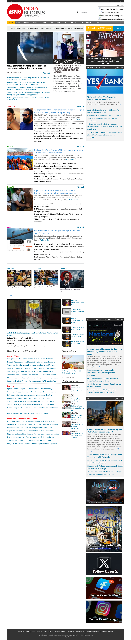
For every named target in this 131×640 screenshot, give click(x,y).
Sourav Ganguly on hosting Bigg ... (77, 329)
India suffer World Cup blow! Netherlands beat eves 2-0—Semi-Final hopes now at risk (58, 151)
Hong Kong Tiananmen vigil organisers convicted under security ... (32, 421)
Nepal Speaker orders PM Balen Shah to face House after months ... (32, 431)
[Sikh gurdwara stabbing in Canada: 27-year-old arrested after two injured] (30, 48)
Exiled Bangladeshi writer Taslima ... (77, 343)
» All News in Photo (68, 377)
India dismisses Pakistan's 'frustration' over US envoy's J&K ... (67, 62)
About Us (21, 632)
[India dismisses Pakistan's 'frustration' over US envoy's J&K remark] (68, 45)
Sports (34, 22)
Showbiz (43, 22)
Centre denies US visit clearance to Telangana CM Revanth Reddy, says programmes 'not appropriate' (28, 94)
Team (27, 632)
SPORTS (10, 147)
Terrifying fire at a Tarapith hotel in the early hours (26, 346)
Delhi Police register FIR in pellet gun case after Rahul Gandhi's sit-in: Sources (67, 69)
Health (73, 22)
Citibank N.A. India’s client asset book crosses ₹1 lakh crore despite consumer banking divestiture (104, 118)
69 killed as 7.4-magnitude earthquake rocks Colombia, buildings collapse (103, 379)
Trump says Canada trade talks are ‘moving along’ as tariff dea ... (31, 365)
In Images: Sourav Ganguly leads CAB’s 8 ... (77, 399)
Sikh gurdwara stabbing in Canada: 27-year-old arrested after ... (30, 359)
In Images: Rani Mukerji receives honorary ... (76, 417)
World (58, 22)
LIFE (9, 227)
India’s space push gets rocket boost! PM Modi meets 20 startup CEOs (28, 99)
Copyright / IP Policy (77, 635)
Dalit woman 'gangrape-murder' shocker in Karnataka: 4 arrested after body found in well (28, 78)
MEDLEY (10, 268)
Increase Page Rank (65, 637)
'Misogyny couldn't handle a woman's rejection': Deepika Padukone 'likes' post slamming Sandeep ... (59, 111)
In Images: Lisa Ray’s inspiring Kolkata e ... (76, 390)
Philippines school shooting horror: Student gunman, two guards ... (32, 378)
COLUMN (37, 268)
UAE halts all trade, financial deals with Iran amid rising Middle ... (31, 392)
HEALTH (10, 187)
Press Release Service (93, 632)
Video (96, 22)
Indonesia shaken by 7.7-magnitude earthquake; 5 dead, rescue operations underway (101, 372)
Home (11, 22)
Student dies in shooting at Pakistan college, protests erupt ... (30, 440)
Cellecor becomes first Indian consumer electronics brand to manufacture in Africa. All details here (104, 126)
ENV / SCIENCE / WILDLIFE (99, 319)
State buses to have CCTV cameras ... (77, 336)
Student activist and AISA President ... (77, 311)
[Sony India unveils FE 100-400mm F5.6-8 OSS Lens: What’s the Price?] (20, 239)
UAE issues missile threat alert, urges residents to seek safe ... (29, 395)
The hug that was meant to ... (17, 287)
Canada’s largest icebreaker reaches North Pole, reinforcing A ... (31, 371)
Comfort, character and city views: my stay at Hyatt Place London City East (104, 430)
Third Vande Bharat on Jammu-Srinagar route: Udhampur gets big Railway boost (104, 455)
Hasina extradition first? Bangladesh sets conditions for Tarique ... (31, 437)
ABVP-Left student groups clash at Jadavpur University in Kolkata (32, 334)
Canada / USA (13, 356)
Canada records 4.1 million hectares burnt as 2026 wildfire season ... (32, 375)
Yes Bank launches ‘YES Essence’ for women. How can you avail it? (102, 98)
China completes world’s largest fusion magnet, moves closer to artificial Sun (101, 391)
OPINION (63, 268)
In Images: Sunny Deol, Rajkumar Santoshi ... (77, 436)
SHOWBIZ (11, 106)
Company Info (89, 635)
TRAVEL (90, 398)
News (18, 22)
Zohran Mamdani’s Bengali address (20, 338)
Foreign (10, 386)
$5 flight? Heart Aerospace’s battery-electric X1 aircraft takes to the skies (105, 461)
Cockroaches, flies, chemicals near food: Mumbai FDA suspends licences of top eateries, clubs (27, 88)
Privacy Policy (48, 632)
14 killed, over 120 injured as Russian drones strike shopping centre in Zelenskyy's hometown (26, 83)
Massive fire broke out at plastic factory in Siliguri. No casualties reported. (31, 342)
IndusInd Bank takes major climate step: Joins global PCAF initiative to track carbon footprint (104, 135)
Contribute (118, 28)
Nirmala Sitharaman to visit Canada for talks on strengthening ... (31, 362)
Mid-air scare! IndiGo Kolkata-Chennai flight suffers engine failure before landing (104, 473)
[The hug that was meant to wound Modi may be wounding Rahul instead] (19, 278)
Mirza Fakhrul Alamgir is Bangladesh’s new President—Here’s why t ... (33, 424)
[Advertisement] (105, 228)
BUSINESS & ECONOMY (97, 67)
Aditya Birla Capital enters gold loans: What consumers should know (103, 111)
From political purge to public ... (46, 286)
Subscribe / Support (107, 632)
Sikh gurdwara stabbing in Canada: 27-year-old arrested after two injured (27, 67)
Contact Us (70, 632)
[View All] (46, 73)
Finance (26, 22)
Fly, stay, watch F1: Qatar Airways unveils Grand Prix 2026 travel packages (105, 467)
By (30, 287)
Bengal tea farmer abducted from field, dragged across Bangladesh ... (33, 443)
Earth (65, 22)
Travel (81, 22)
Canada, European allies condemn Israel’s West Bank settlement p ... (32, 368)
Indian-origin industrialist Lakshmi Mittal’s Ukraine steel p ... (30, 398)
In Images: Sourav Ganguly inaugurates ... (77, 426)
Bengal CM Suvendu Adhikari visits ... (77, 320)
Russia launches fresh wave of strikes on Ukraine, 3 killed (28, 413)
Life (51, 22)
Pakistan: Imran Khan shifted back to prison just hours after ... (30, 427)
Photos (88, 22)
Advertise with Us (37, 632)
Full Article (77, 119)
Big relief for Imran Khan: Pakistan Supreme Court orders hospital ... (33, 434)
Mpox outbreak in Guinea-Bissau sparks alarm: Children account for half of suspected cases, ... (55, 192)
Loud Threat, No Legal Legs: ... (71, 289)
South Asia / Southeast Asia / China (22, 418)
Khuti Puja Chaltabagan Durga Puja (77, 302)
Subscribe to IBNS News (99, 28)
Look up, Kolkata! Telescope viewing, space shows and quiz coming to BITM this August (104, 351)
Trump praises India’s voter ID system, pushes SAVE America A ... (31, 381)
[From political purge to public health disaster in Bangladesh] (46, 277)
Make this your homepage (115, 1)
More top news (14, 73)
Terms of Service (60, 632)
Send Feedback (80, 632)
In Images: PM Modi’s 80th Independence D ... (72, 372)
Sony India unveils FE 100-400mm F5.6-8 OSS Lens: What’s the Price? (57, 232)
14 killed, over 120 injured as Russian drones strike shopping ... (30, 389)
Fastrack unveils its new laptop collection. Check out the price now (59, 244)
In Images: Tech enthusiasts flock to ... (77, 408)
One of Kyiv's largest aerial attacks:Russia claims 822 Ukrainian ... (31, 401)
